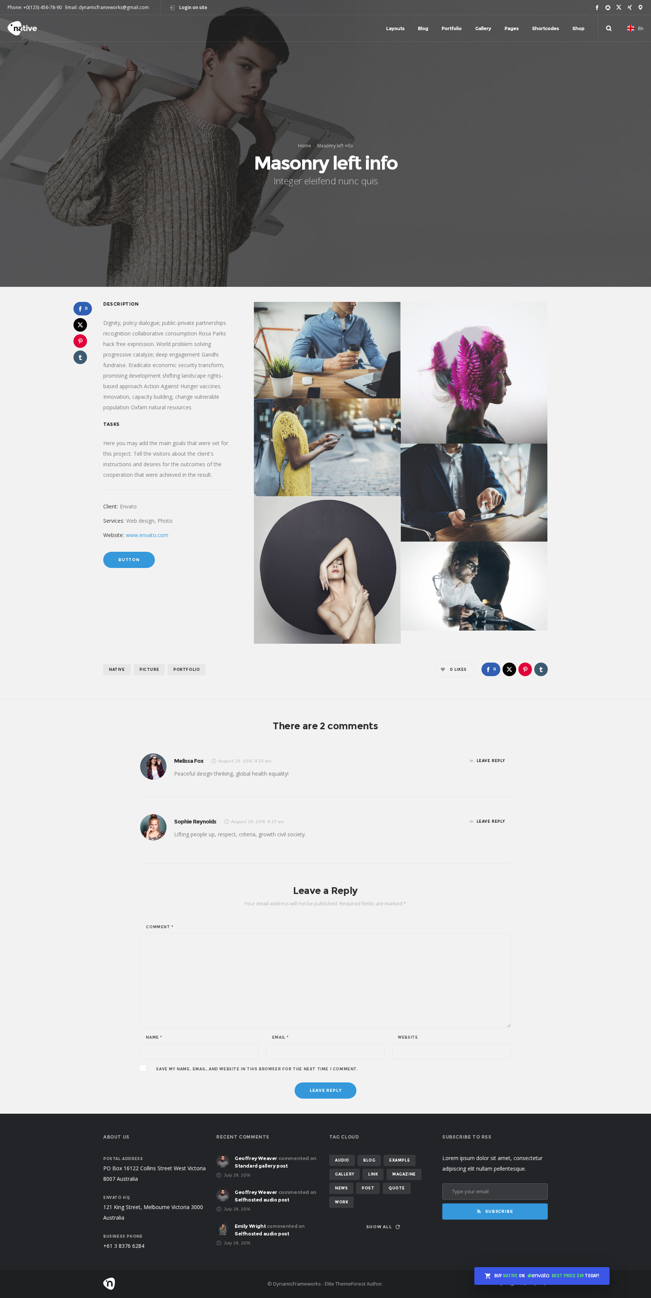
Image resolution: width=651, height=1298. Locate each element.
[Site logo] (22, 28)
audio (342, 1160)
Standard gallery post (261, 1166)
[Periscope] (640, 7)
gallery (344, 1174)
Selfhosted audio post (262, 1200)
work (341, 1202)
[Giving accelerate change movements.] (473, 373)
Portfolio (186, 669)
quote (396, 1188)
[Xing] (629, 7)
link (373, 1174)
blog (369, 1160)
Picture (149, 669)
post (368, 1188)
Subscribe (499, 1211)
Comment (159, 927)
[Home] (174, 1284)
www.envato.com (147, 535)
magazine (404, 1174)
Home (304, 145)
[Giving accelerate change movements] (327, 350)
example (399, 1160)
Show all (379, 1226)
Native (117, 669)
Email (280, 1037)
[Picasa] (607, 7)
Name (154, 1037)
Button (129, 559)
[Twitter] (618, 7)
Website (408, 1037)
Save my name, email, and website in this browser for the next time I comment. (257, 1069)
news (341, 1188)
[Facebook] (596, 7)
